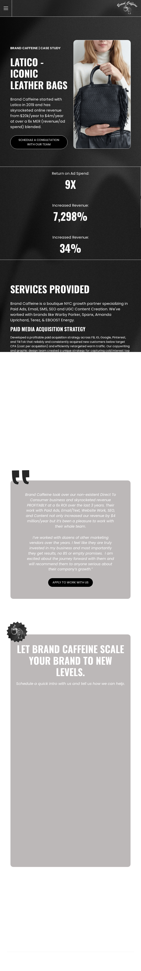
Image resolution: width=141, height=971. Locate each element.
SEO (107, 923)
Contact (121, 923)
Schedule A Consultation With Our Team (39, 142)
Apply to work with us (70, 582)
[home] (129, 8)
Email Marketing (56, 923)
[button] (5, 8)
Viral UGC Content (86, 923)
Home (18, 923)
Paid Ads (33, 923)
